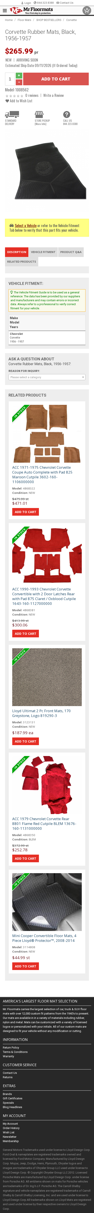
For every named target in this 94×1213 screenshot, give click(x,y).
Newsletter (9, 1136)
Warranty (8, 1056)
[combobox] (47, 377)
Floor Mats (24, 20)
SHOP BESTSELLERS (48, 20)
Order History (11, 1128)
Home (9, 20)
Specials (8, 1102)
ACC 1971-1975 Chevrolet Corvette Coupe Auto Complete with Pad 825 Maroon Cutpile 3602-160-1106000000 (42, 474)
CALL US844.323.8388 (70, 122)
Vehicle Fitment (43, 252)
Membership (11, 1141)
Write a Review (53, 95)
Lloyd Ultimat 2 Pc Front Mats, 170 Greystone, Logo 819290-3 (41, 713)
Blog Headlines (12, 1107)
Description (16, 252)
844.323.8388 (45, 2)
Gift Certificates (12, 1098)
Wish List (8, 1132)
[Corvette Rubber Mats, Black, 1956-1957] (47, 170)
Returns (7, 1077)
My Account (10, 1123)
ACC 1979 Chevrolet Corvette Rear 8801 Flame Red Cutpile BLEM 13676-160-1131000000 (44, 823)
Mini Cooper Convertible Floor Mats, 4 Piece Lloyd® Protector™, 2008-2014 (44, 938)
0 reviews (31, 95)
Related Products (21, 261)
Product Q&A (71, 252)
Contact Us (66, 2)
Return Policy (11, 1047)
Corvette (71, 20)
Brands (7, 1094)
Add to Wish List (20, 100)
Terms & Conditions (15, 1052)
